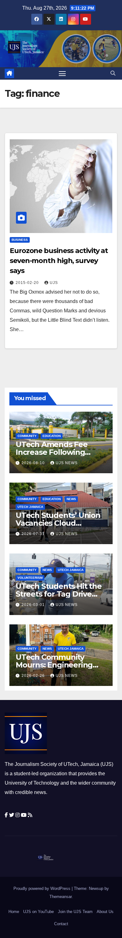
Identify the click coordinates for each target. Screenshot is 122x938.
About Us (105, 911)
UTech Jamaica (30, 507)
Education (52, 436)
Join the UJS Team (75, 911)
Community (27, 436)
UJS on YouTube (38, 911)
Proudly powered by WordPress (42, 888)
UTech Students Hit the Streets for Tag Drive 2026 (59, 594)
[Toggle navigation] (62, 73)
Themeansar (60, 896)
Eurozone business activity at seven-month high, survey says (59, 260)
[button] (112, 73)
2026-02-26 (34, 675)
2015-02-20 (28, 282)
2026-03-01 (34, 605)
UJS (54, 282)
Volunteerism (30, 577)
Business (20, 239)
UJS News (67, 463)
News (71, 499)
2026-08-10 (34, 463)
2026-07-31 (34, 534)
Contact (61, 923)
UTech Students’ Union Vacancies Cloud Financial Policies (58, 523)
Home (13, 911)
